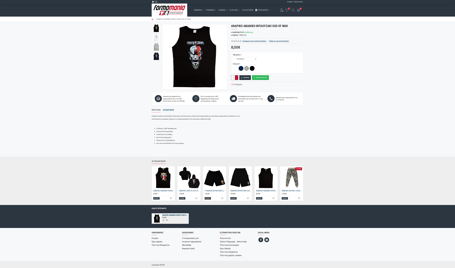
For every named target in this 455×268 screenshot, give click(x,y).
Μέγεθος (237, 55)
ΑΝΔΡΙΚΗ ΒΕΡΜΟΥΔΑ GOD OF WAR (240, 191)
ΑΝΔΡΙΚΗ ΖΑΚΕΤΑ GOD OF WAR (189, 191)
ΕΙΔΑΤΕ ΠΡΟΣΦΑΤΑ (159, 208)
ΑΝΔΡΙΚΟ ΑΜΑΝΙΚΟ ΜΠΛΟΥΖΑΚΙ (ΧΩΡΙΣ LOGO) (266, 191)
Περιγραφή (156, 110)
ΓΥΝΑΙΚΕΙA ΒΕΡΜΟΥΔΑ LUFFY (215, 191)
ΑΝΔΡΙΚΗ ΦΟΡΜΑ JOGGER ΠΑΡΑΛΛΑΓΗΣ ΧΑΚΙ (292, 191)
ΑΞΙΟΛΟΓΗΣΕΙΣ (168, 110)
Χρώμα (236, 64)
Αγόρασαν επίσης (159, 161)
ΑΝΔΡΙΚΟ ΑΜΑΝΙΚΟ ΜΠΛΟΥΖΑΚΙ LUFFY (163, 191)
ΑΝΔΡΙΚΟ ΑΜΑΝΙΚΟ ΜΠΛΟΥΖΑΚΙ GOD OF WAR (175, 215)
